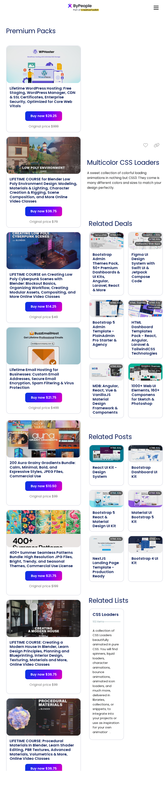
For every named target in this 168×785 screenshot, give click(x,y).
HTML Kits (115, 235)
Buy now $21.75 (43, 397)
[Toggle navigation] (156, 7)
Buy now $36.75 (44, 211)
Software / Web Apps (148, 243)
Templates (100, 235)
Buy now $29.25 (44, 116)
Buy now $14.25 (43, 306)
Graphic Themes (150, 366)
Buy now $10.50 (44, 486)
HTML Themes (138, 302)
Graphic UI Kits (151, 235)
